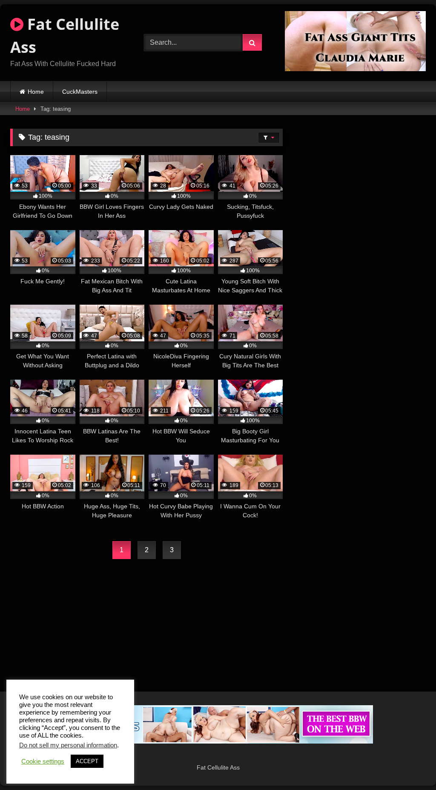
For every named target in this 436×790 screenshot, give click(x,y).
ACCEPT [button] (87, 761)
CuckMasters (80, 91)
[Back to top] (409, 764)
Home (36, 91)
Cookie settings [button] (42, 761)
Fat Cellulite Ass (64, 36)
